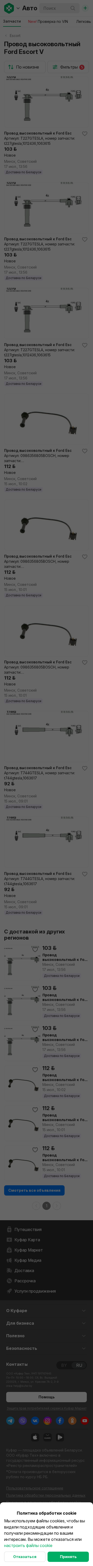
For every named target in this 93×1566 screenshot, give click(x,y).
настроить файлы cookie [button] (28, 1545)
